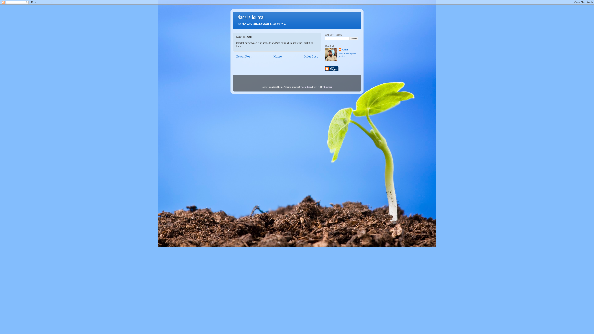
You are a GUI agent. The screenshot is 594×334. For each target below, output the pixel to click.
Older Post (311, 56)
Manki (345, 50)
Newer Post (244, 56)
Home (277, 56)
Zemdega (306, 87)
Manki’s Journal (250, 17)
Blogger (328, 87)
